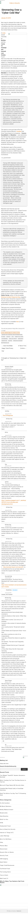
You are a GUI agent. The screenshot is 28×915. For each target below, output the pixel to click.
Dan (6, 464)
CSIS (13, 336)
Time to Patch (4, 875)
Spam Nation (3, 862)
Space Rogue (8, 680)
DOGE (1, 822)
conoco (8, 336)
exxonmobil (5, 338)
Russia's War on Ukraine (7, 852)
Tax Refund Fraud (5, 868)
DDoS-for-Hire (4, 819)
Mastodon (19, 911)
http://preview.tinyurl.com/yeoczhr (13, 567)
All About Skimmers (5, 806)
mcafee (10, 340)
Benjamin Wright (9, 366)
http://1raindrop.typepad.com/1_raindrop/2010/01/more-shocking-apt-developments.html (13, 502)
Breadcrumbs (4, 813)
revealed (18, 131)
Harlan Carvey (13, 338)
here (17, 321)
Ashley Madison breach (6, 809)
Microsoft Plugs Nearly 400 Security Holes (12, 785)
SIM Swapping (4, 858)
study (3, 33)
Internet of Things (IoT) (6, 832)
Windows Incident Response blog (10, 297)
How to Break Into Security (7, 829)
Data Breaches (4, 816)
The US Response (8, 415)
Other (1, 842)
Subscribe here (4, 763)
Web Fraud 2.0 (4, 878)
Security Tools (4, 855)
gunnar (6, 481)
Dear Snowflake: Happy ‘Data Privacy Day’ (7, 348)
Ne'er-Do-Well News (5, 839)
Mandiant (20, 338)
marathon (4, 340)
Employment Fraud (5, 826)
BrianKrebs (9, 590)
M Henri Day (8, 384)
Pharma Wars (4, 845)
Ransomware (3, 849)
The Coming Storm (15, 332)
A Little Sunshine (5, 803)
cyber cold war (19, 336)
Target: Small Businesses (7, 865)
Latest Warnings (5, 332)
